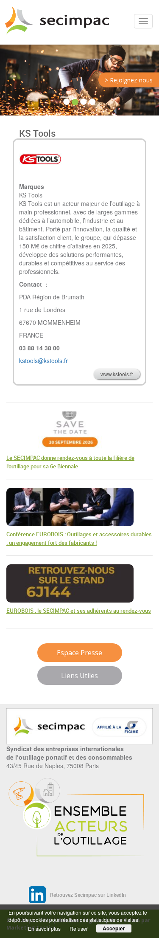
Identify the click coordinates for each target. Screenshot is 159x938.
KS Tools (37, 133)
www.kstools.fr (116, 373)
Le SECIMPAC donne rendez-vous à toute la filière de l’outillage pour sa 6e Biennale (70, 462)
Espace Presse (79, 652)
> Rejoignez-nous (129, 80)
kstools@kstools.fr (43, 360)
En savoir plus (44, 928)
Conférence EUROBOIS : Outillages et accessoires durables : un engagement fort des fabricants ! (79, 538)
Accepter (114, 928)
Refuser (79, 928)
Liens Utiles (79, 675)
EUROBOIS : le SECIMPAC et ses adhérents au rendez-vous (78, 610)
